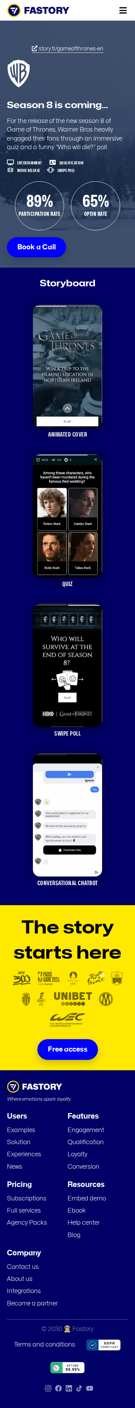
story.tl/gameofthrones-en (70, 48)
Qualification (86, 1142)
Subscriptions (26, 1199)
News (14, 1167)
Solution (18, 1142)
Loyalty (77, 1154)
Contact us (23, 1267)
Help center (84, 1223)
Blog (74, 1235)
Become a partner (32, 1304)
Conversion (83, 1167)
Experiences (24, 1154)
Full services (24, 1211)
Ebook (77, 1211)
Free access (68, 1049)
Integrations (24, 1291)
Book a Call (36, 247)
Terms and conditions (44, 1345)
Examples (21, 1130)
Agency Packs (27, 1223)
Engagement (86, 1130)
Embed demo (87, 1199)
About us (20, 1279)
